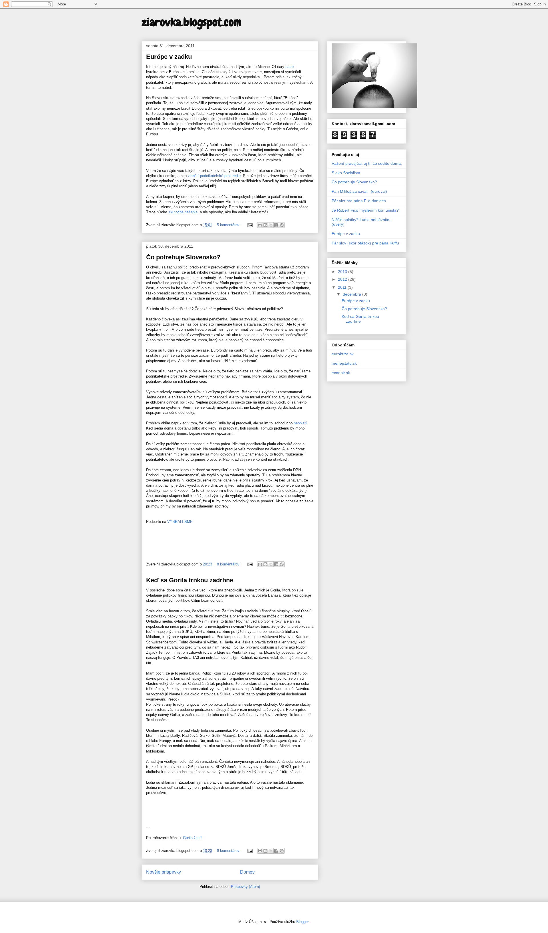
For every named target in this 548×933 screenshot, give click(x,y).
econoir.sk (341, 372)
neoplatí (300, 423)
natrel (290, 67)
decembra (352, 294)
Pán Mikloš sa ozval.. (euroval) (359, 191)
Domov (247, 872)
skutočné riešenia (183, 212)
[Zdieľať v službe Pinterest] (282, 225)
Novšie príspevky (163, 872)
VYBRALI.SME (180, 521)
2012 (343, 279)
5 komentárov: (229, 225)
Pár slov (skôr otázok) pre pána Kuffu (365, 243)
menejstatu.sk (344, 363)
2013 (343, 271)
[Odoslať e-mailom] (260, 225)
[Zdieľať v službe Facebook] (276, 225)
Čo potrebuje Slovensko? (183, 257)
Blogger (302, 922)
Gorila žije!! (192, 838)
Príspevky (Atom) (245, 886)
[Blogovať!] (265, 225)
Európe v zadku (169, 56)
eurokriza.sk (343, 354)
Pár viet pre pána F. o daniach (359, 200)
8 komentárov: (229, 564)
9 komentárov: (229, 850)
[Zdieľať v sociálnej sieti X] (271, 225)
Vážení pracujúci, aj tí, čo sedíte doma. (367, 163)
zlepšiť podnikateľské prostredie (214, 176)
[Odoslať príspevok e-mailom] (249, 225)
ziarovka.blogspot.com (191, 22)
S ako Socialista (346, 172)
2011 (343, 287)
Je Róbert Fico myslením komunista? (365, 210)
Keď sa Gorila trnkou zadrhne (189, 580)
